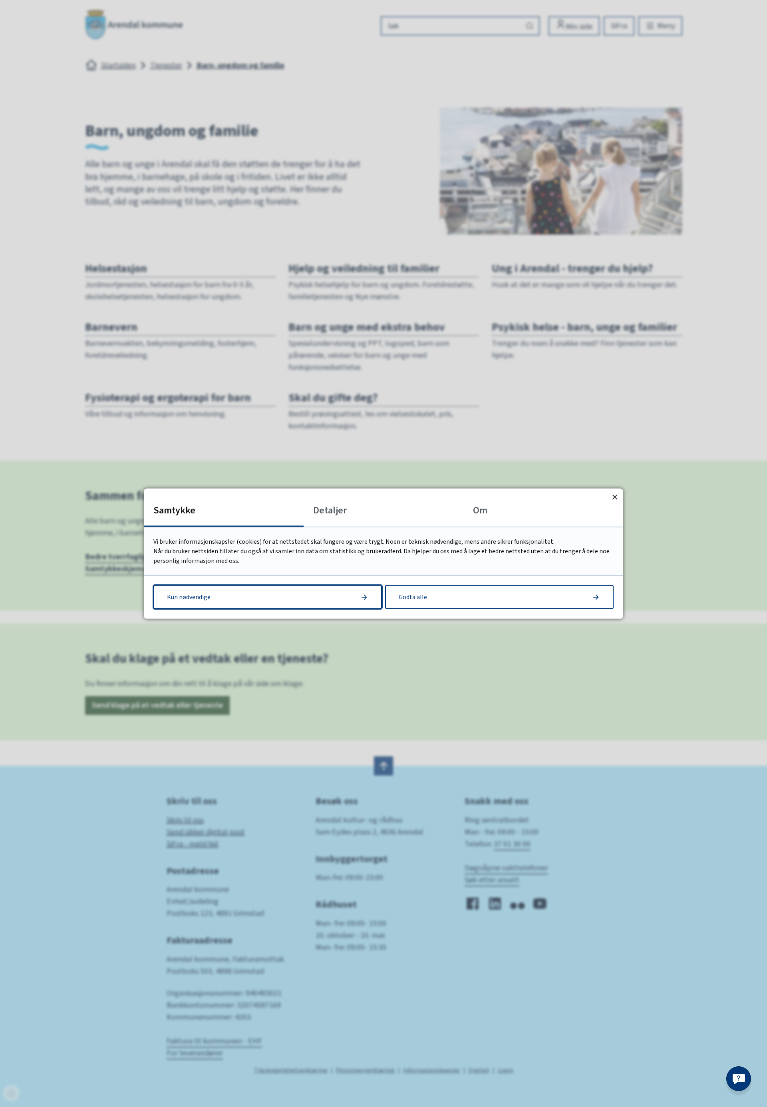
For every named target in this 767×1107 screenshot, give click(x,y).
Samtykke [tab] (174, 510)
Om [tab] (480, 510)
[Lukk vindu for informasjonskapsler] (614, 496)
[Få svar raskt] (738, 1078)
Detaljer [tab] (330, 510)
